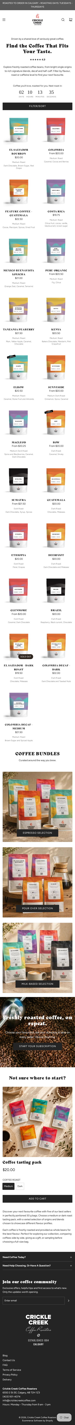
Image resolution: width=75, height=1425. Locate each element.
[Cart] (70, 20)
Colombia (56, 149)
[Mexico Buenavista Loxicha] (19, 249)
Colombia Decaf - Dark (56, 667)
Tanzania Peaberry (19, 329)
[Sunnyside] (56, 366)
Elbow (18, 387)
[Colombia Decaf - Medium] (19, 704)
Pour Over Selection (37, 908)
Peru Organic (56, 270)
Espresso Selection (37, 832)
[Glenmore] (19, 589)
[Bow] (56, 421)
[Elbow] (19, 366)
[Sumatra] (19, 479)
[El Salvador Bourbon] (19, 129)
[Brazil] (56, 589)
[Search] (63, 20)
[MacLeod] (19, 421)
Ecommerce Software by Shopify (37, 1420)
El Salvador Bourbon (18, 151)
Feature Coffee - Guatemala (18, 213)
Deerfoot (56, 555)
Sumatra (19, 500)
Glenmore (18, 610)
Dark (19, 1186)
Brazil (56, 610)
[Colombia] (56, 129)
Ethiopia (18, 555)
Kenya (56, 329)
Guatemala (56, 500)
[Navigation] (4, 20)
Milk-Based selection (37, 983)
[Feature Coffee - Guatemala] (19, 190)
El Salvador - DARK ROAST (18, 667)
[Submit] (68, 1301)
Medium (8, 1186)
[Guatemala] (56, 479)
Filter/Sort (37, 106)
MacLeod (19, 442)
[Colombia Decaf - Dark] (56, 644)
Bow (56, 442)
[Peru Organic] (56, 249)
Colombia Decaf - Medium (19, 726)
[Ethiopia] (19, 534)
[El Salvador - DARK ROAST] (19, 644)
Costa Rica (56, 211)
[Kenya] (56, 308)
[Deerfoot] (56, 534)
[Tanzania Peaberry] (19, 308)
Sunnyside (56, 387)
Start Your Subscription (37, 1046)
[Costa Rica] (56, 190)
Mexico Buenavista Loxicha (18, 272)
